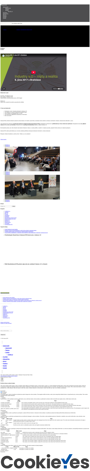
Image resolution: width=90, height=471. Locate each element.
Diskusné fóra (6, 359)
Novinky (5, 366)
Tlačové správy (8, 222)
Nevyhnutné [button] (2, 390)
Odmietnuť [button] (20, 374)
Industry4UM (6, 346)
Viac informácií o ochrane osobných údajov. (9, 375)
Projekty (7, 352)
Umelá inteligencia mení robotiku (11, 229)
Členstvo (7, 350)
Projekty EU (7, 220)
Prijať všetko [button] (29, 374)
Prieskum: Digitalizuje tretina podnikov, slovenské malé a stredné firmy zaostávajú (17, 301)
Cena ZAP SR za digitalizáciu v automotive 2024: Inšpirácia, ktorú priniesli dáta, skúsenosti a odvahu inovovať (26, 232)
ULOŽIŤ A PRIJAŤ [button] (4, 450)
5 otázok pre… (8, 211)
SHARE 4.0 (7, 221)
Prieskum (5, 363)
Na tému (6, 214)
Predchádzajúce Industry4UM (26, 29)
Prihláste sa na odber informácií (6, 323)
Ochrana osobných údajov (4, 322)
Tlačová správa (3, 139)
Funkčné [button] (2, 396)
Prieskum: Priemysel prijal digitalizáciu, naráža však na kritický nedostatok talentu (20, 230)
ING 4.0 (6, 213)
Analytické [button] (2, 413)
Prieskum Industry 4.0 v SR (10, 218)
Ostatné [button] (1, 443)
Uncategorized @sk (8, 224)
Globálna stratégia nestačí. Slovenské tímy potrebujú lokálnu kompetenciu (19, 231)
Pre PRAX (7, 216)
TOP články (7, 223)
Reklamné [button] (2, 426)
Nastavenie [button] (25, 374)
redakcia (4, 29)
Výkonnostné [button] (3, 410)
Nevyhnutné (4, 392)
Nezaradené (7, 215)
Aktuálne (18, 29)
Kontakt (5, 368)
